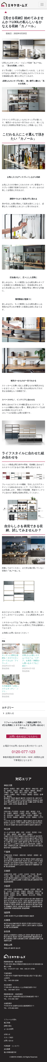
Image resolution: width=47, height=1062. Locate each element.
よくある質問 (8, 1029)
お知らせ (8, 713)
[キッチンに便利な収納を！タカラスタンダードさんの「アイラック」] (11, 649)
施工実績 (7, 1022)
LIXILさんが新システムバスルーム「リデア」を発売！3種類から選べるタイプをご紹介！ (31, 660)
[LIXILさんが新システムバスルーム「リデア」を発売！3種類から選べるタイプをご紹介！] (31, 649)
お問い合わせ (8, 1040)
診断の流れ (8, 1026)
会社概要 (7, 1049)
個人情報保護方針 (10, 1052)
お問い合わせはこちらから (23, 736)
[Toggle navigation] (42, 4)
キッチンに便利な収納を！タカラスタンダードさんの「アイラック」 (10, 659)
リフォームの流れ (10, 1019)
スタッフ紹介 (8, 1037)
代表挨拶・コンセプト (12, 1046)
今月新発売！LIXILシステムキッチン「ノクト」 (10, 688)
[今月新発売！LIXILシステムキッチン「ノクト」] (11, 679)
